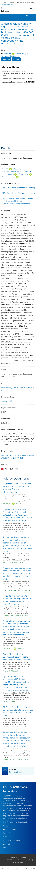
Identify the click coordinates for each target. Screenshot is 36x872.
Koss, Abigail (22, 53)
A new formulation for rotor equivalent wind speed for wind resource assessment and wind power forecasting (17, 599)
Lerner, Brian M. (8, 174)
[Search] (32, 9)
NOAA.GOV (5, 869)
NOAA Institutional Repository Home (17, 822)
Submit (5, 833)
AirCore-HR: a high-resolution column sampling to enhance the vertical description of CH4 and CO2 (18, 711)
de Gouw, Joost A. (9, 177)
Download (6, 59)
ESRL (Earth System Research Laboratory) (18, 193)
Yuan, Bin (7, 53)
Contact (9, 860)
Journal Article (7, 401)
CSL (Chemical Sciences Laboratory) (17, 203)
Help (5, 837)
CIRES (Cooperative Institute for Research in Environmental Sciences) (18, 199)
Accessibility (18, 862)
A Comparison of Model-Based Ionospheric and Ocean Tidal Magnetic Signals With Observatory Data (17, 487)
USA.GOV (15, 869)
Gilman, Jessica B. (24, 171)
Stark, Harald (24, 174)
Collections (7, 826)
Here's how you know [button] (8, 4)
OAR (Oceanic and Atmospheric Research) (18, 188)
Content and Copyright (11, 840)
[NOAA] (5, 10)
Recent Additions (9, 829)
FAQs (5, 848)
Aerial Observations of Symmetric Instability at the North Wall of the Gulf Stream (16, 657)
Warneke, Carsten (8, 56)
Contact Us (7, 844)
